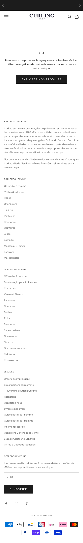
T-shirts (8, 209)
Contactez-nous (13, 402)
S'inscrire (18, 489)
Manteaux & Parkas (14, 245)
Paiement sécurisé (14, 426)
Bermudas (10, 221)
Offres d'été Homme (15, 276)
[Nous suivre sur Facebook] (6, 504)
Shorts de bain (12, 330)
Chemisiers (10, 203)
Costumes (10, 288)
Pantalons (9, 215)
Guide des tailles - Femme (18, 414)
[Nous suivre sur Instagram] (17, 504)
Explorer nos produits (41, 79)
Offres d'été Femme (15, 185)
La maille (9, 239)
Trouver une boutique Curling (20, 390)
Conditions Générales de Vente (21, 432)
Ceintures (9, 227)
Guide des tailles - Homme (18, 420)
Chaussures (10, 336)
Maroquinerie (11, 257)
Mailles (8, 312)
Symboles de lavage (15, 408)
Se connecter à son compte (19, 384)
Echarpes (9, 251)
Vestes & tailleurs (14, 191)
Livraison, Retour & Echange (19, 438)
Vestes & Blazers (13, 294)
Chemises (9, 306)
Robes (7, 197)
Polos (7, 318)
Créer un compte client (17, 378)
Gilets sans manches (15, 348)
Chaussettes (11, 360)
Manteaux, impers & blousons (20, 282)
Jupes (7, 233)
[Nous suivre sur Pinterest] (27, 504)
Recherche (10, 396)
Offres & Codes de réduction (19, 444)
